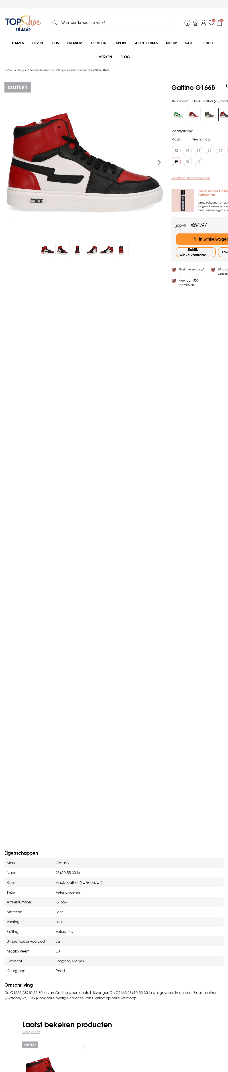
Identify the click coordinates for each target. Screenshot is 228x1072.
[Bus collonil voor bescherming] (183, 200)
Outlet (207, 43)
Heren (37, 43)
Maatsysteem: (182, 131)
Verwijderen (31, 1032)
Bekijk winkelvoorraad (193, 252)
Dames (18, 43)
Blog (125, 57)
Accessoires (146, 43)
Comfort (99, 43)
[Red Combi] (194, 114)
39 (176, 162)
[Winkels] (195, 23)
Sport (121, 43)
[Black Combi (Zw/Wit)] (209, 114)
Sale (189, 43)
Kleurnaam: (180, 101)
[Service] (187, 23)
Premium (74, 43)
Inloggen (204, 23)
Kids (55, 43)
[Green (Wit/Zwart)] (178, 114)
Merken (105, 57)
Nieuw (171, 43)
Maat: (176, 139)
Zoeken (54, 22)
